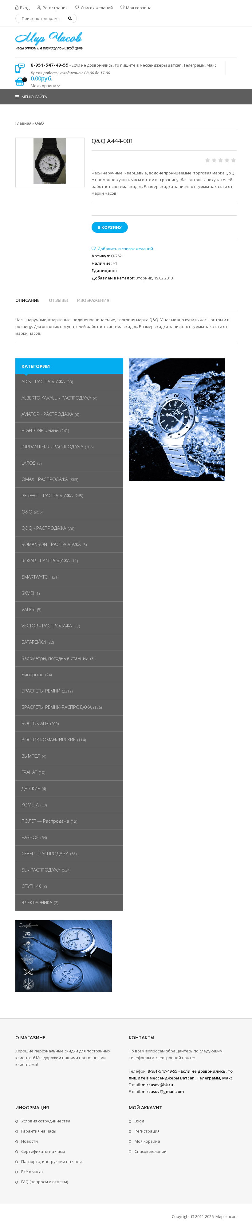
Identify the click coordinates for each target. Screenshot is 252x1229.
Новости (29, 1141)
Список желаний (96, 7)
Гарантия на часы (38, 1131)
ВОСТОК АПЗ (35, 723)
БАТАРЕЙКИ (34, 642)
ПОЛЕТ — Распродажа (45, 821)
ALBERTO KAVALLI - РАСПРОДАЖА (56, 398)
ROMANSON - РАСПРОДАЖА (51, 544)
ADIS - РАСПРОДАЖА (43, 381)
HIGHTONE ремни (40, 430)
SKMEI (28, 593)
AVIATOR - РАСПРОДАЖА (47, 414)
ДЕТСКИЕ (31, 788)
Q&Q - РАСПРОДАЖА (44, 528)
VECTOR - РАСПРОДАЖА (47, 625)
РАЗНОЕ (30, 837)
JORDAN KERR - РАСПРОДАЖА (52, 446)
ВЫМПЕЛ (31, 756)
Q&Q (27, 512)
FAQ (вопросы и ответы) (44, 1181)
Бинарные (33, 674)
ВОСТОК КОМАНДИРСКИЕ (49, 739)
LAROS (29, 463)
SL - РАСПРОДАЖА (41, 870)
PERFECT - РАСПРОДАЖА (47, 495)
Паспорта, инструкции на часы (51, 1161)
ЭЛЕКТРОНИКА (37, 902)
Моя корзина (138, 7)
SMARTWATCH (36, 577)
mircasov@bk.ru (157, 1084)
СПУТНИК (31, 886)
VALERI (28, 609)
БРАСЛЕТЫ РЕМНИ (41, 691)
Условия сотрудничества (45, 1121)
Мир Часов (226, 1216)
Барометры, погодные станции (55, 658)
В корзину (110, 227)
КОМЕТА (30, 805)
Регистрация (55, 7)
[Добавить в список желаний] (122, 248)
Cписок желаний (151, 1151)
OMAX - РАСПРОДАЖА (45, 479)
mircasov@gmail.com (163, 1091)
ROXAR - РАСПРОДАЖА (46, 560)
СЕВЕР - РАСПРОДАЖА (45, 853)
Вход (24, 7)
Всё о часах (32, 1171)
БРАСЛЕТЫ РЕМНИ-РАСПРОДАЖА (57, 707)
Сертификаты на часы (43, 1151)
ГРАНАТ (29, 772)
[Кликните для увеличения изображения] (50, 161)
